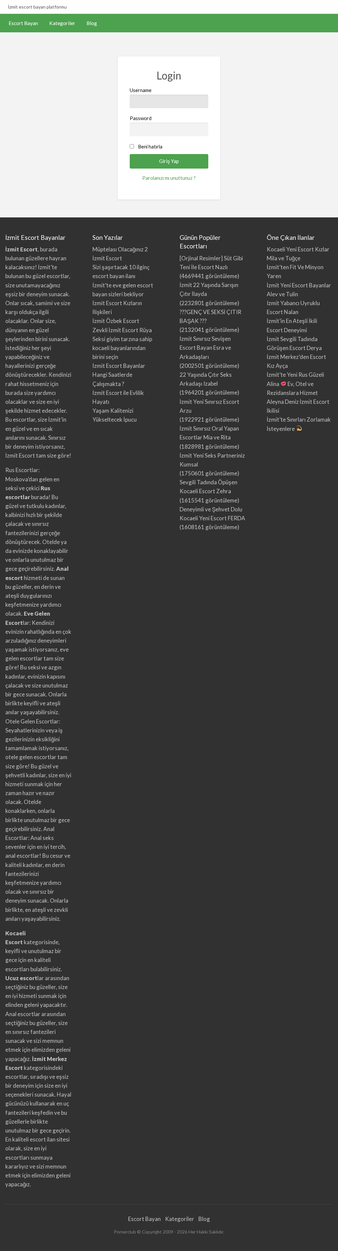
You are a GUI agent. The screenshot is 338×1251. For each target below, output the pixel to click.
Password (141, 118)
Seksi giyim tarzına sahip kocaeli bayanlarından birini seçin (122, 348)
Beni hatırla (150, 146)
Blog (91, 23)
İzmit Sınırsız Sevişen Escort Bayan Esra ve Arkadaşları (205, 347)
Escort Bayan (23, 23)
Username (141, 90)
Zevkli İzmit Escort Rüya (122, 330)
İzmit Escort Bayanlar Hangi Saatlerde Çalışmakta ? (118, 374)
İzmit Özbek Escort (115, 320)
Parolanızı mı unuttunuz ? (169, 178)
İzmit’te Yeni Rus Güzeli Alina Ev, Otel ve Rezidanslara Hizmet (295, 383)
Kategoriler (62, 23)
